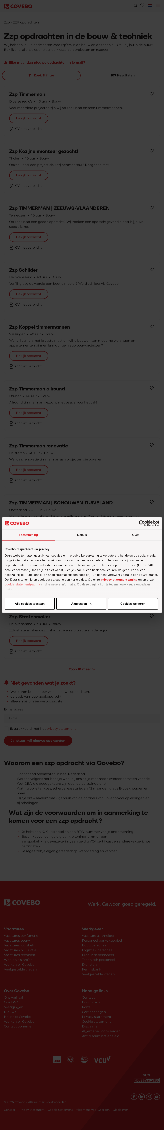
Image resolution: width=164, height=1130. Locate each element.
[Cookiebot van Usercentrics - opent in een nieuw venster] (141, 523)
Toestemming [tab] (28, 535)
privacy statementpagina (119, 579)
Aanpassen (79, 603)
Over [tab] (135, 535)
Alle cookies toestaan (30, 603)
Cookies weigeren (132, 603)
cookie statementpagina (22, 584)
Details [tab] (82, 535)
